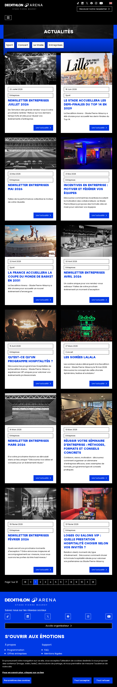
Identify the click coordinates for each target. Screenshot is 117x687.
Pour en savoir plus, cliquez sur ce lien (23, 672)
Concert (23, 45)
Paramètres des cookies (17, 680)
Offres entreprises (17, 653)
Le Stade (38, 45)
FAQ (46, 649)
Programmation (15, 649)
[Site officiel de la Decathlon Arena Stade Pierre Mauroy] (24, 6)
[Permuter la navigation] (8, 17)
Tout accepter (82, 680)
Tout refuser (103, 680)
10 (82, 582)
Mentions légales (53, 653)
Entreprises (55, 45)
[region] (58, 671)
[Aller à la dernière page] (93, 582)
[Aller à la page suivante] (87, 582)
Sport (9, 45)
